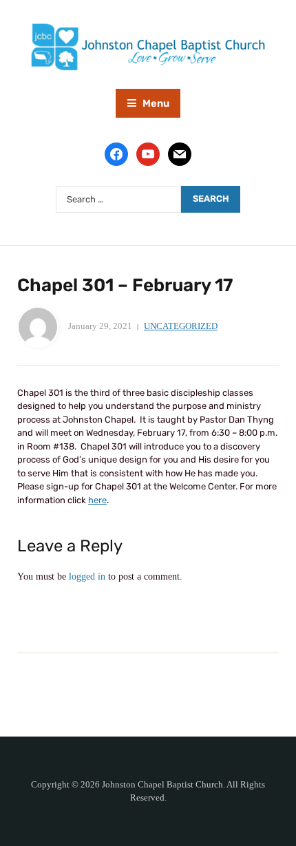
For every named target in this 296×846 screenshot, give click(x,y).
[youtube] (148, 153)
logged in (87, 576)
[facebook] (116, 153)
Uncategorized (181, 326)
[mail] (179, 153)
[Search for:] (118, 199)
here (97, 500)
